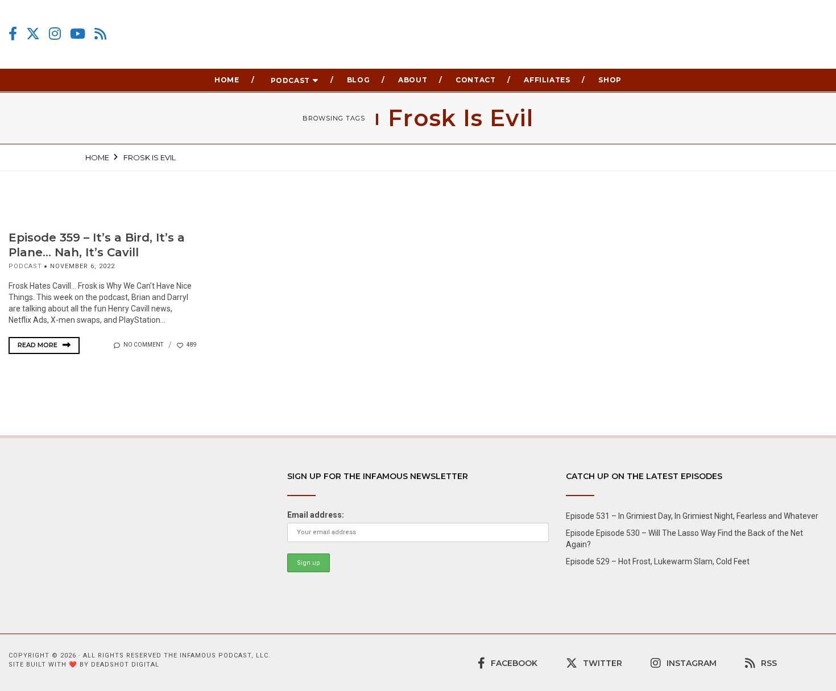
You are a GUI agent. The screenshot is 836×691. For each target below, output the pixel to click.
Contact (475, 80)
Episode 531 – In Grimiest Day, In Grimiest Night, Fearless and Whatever (692, 516)
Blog (358, 80)
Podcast (290, 80)
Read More (38, 345)
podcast (25, 266)
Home (226, 80)
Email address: (315, 514)
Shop (609, 80)
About (412, 80)
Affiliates (547, 80)
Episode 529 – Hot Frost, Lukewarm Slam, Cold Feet (658, 561)
